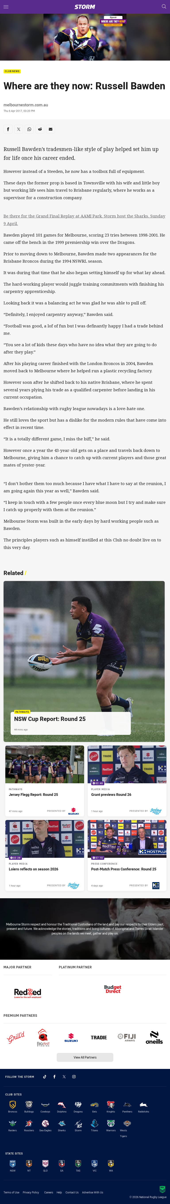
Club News (12, 71)
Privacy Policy (31, 1192)
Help (59, 1192)
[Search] (164, 7)
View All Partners (85, 1057)
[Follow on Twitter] (64, 1077)
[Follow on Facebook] (54, 1077)
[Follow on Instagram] (74, 1077)
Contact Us (72, 1192)
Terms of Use (11, 1192)
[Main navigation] (6, 6)
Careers (48, 1192)
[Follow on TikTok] (44, 1077)
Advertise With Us (92, 1192)
